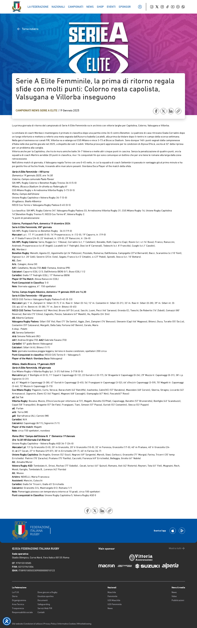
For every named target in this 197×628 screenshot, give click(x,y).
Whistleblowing (84, 623)
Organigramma (19, 600)
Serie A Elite (49, 110)
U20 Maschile (114, 600)
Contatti (41, 612)
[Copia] (178, 111)
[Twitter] (157, 7)
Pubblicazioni (178, 600)
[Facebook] (152, 7)
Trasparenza (18, 608)
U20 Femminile (115, 604)
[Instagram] (162, 7)
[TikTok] (167, 7)
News (36, 110)
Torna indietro (30, 29)
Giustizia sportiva (45, 596)
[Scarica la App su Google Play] (182, 531)
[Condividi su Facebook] (156, 111)
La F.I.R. (15, 592)
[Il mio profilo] (140, 6)
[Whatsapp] (183, 7)
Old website (17, 623)
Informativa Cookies (67, 623)
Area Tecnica (18, 604)
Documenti (43, 600)
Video (174, 596)
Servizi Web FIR (45, 608)
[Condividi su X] (163, 111)
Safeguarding (44, 604)
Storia (14, 596)
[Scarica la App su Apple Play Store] (173, 531)
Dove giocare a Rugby (47, 592)
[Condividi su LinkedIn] (171, 111)
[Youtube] (173, 7)
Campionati (24, 110)
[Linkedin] (178, 7)
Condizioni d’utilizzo (33, 623)
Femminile (112, 596)
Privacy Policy (50, 623)
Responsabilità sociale (22, 612)
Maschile (112, 592)
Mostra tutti (175, 548)
